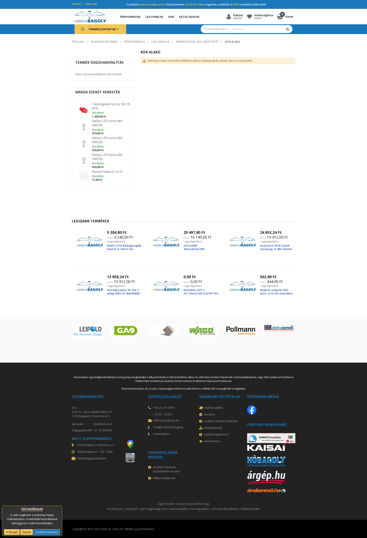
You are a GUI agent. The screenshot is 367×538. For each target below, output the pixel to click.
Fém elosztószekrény (224, 509)
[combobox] (256, 29)
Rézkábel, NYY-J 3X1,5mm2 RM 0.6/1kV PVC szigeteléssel (201, 293)
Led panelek (160, 41)
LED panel (131, 509)
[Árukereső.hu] (271, 490)
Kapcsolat (91, 4)
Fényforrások (134, 41)
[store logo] (93, 16)
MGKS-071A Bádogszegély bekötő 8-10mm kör (124, 247)
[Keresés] (287, 29)
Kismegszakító (200, 509)
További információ (47, 532)
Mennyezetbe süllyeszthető (197, 41)
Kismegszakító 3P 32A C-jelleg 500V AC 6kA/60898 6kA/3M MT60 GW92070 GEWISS (123, 295)
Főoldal (78, 41)
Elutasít (26, 532)
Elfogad (13, 532)
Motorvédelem (179, 509)
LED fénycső (114, 509)
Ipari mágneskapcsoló (153, 509)
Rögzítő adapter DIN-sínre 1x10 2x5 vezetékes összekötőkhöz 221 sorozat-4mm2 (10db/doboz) (276, 295)
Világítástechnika (104, 41)
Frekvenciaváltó (250, 509)
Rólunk (77, 4)
